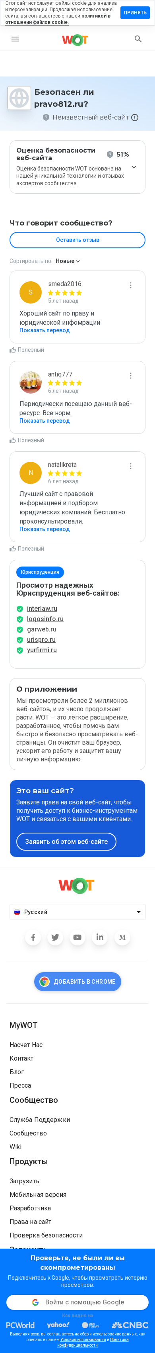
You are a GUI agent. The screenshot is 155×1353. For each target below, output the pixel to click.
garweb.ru (41, 629)
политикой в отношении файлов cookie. (57, 19)
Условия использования (83, 1339)
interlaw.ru (42, 608)
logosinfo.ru (45, 619)
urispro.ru (41, 639)
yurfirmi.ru (42, 650)
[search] (138, 39)
